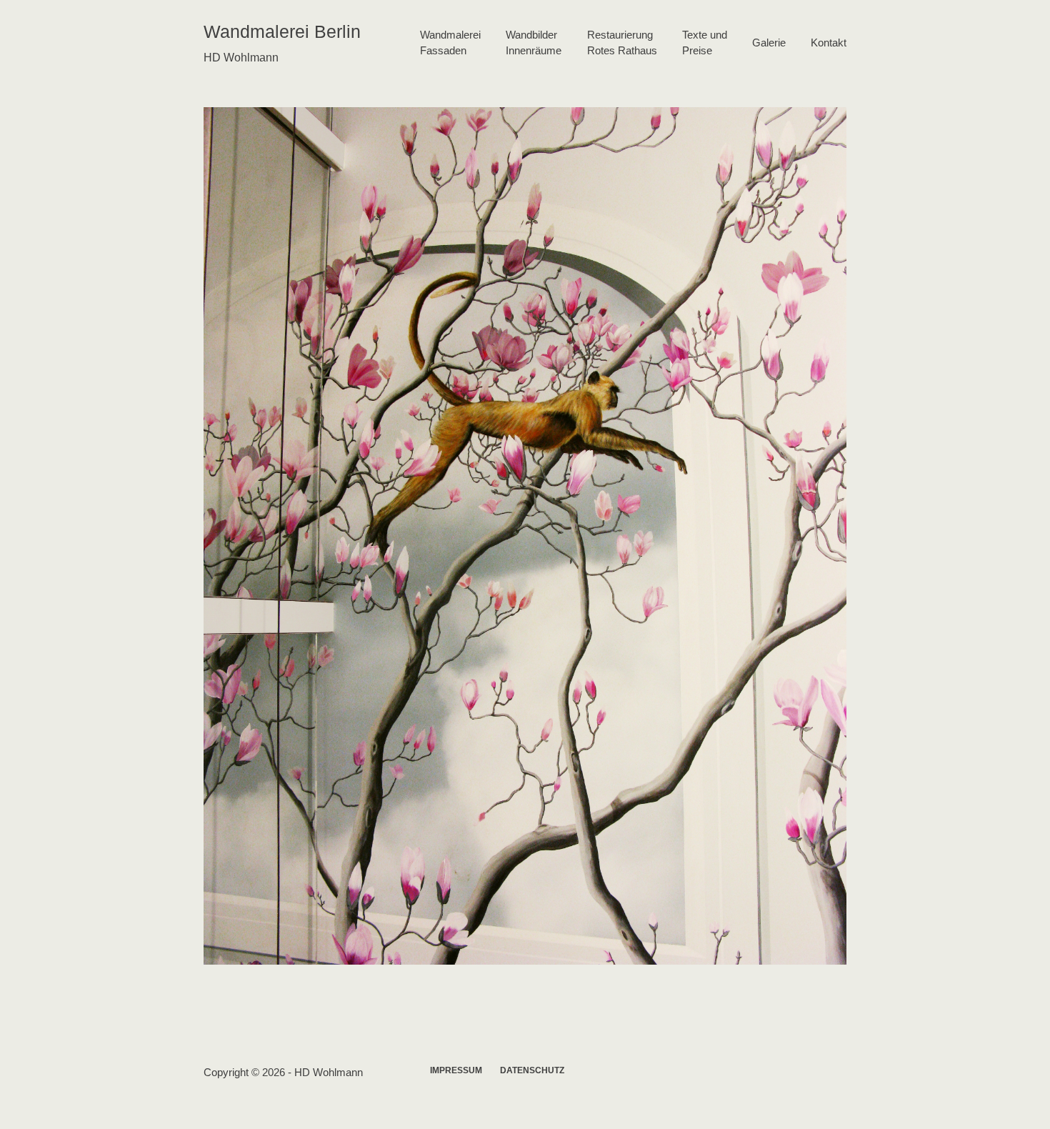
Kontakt (828, 42)
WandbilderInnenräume (533, 43)
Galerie (769, 42)
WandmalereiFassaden (450, 43)
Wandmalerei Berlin (282, 31)
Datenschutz (532, 1070)
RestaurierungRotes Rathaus (622, 43)
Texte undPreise (704, 43)
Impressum (456, 1070)
